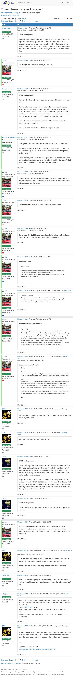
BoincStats (27, 607)
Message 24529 (22, 409)
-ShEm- (5, 594)
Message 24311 (22, 28)
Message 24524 (22, 356)
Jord (5, 60)
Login (68, 2)
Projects (18, 12)
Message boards (7, 12)
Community (19, 2)
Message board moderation (10, 15)
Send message (6, 31)
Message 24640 (22, 456)
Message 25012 (22, 594)
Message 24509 (22, 290)
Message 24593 (22, 432)
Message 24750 (22, 522)
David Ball (5, 575)
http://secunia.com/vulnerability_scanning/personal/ (37, 649)
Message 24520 (22, 319)
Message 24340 (22, 89)
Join (61, 2)
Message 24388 (22, 200)
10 (27, 21)
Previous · (5, 21)
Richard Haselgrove (9, 137)
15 (32, 21)
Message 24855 (22, 550)
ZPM (4, 409)
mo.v (4, 456)
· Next (36, 21)
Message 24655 (22, 498)
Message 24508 (22, 257)
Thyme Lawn (6, 28)
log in (24, 18)
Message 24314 (22, 60)
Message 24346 (22, 172)
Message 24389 (22, 228)
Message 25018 (22, 626)
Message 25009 (22, 575)
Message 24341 (22, 137)
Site (29, 2)
